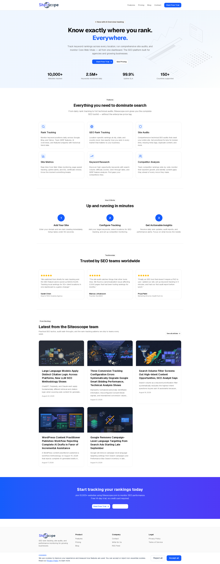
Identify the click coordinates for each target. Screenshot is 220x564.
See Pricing (122, 62)
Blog (149, 5)
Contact (157, 5)
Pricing (141, 5)
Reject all (157, 558)
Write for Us (117, 542)
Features (131, 5)
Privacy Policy (53, 561)
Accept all (174, 558)
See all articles (172, 333)
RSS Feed (116, 546)
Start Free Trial (172, 5)
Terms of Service (156, 542)
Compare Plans (120, 506)
